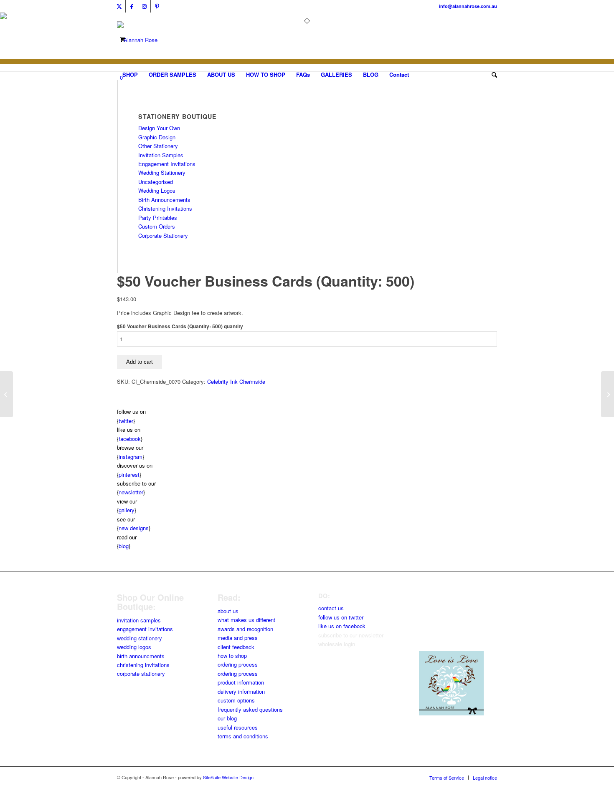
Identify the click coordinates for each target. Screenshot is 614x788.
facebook (130, 439)
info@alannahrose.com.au (468, 6)
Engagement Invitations (166, 164)
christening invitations (143, 665)
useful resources (238, 727)
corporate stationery (141, 673)
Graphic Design (156, 137)
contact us (331, 608)
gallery (126, 510)
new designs (134, 528)
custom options (236, 700)
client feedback (236, 647)
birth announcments (141, 656)
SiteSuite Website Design (228, 777)
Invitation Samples (160, 155)
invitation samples (139, 620)
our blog (227, 718)
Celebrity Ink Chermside (236, 381)
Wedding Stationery (161, 172)
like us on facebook (341, 626)
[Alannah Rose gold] (137, 40)
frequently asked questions (250, 709)
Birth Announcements (164, 200)
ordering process (238, 664)
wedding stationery (139, 638)
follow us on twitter (340, 617)
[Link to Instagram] (144, 6)
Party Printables (157, 218)
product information (241, 682)
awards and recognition (245, 629)
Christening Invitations (165, 208)
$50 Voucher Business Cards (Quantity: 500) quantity (180, 326)
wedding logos (134, 647)
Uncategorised (155, 182)
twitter (126, 421)
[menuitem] (130, 74)
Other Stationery (158, 146)
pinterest (129, 474)
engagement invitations (145, 629)
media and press (238, 638)
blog (124, 546)
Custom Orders (156, 226)
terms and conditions (243, 736)
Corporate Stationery (163, 235)
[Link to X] (119, 6)
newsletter (131, 492)
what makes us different (246, 620)
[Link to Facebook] (132, 6)
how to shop (232, 656)
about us (228, 611)
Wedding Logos (156, 190)
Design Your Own (159, 128)
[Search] (491, 74)
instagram (130, 457)
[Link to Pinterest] (157, 6)
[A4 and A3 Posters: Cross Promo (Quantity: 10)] (6, 394)
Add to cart (139, 362)
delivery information (241, 691)
